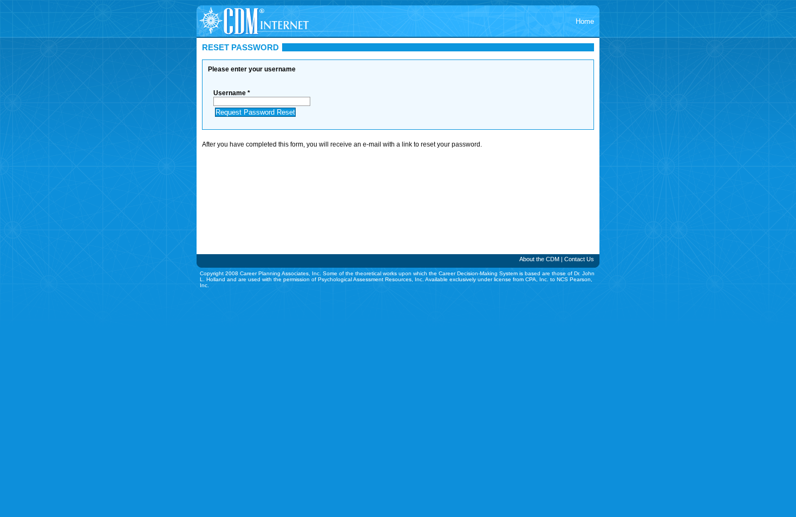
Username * (231, 93)
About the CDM (539, 259)
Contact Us (579, 259)
